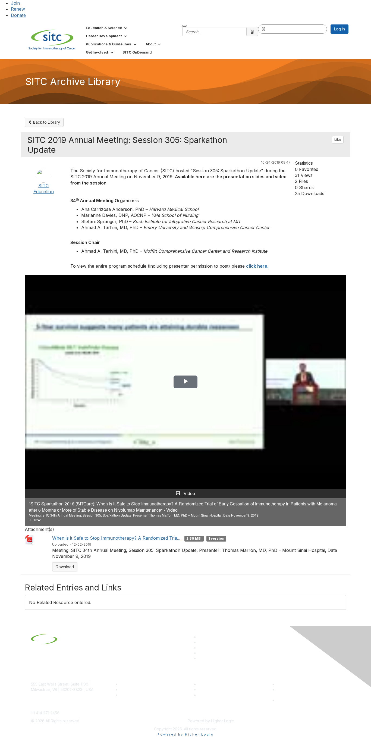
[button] (107, 28)
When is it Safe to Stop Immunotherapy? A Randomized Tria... (116, 538)
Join (15, 3)
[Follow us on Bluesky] (201, 642)
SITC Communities (215, 684)
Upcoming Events (214, 689)
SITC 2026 (129, 689)
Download (65, 566)
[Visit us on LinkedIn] (201, 636)
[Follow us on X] (201, 647)
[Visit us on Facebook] (201, 658)
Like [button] (337, 139)
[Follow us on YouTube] (201, 653)
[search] (252, 31)
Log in (339, 29)
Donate (18, 15)
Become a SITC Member (142, 684)
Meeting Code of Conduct (300, 684)
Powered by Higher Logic (186, 734)
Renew (18, 9)
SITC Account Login (138, 695)
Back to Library (46, 122)
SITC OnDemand (213, 695)
